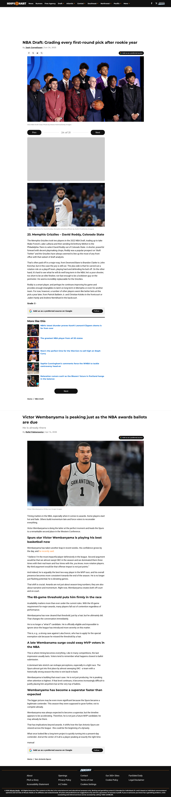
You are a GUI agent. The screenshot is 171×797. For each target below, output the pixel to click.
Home (29, 399)
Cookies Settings (88, 784)
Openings (62, 775)
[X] (156, 3)
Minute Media (15, 790)
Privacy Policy (64, 780)
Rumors (39, 3)
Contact (84, 775)
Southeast (92, 3)
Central (80, 3)
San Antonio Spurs (43, 759)
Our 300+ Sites (112, 775)
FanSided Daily (136, 775)
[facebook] (151, 3)
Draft (60, 3)
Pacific (117, 3)
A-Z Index (62, 784)
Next (98, 132)
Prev (34, 132)
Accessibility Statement (38, 784)
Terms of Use (87, 780)
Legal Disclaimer (136, 780)
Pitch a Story (33, 780)
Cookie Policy (112, 780)
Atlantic (69, 3)
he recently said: (46, 551)
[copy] (41, 53)
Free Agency (50, 3)
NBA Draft (39, 399)
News (31, 3)
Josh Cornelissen (34, 47)
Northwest (105, 3)
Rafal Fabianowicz (35, 432)
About (29, 775)
